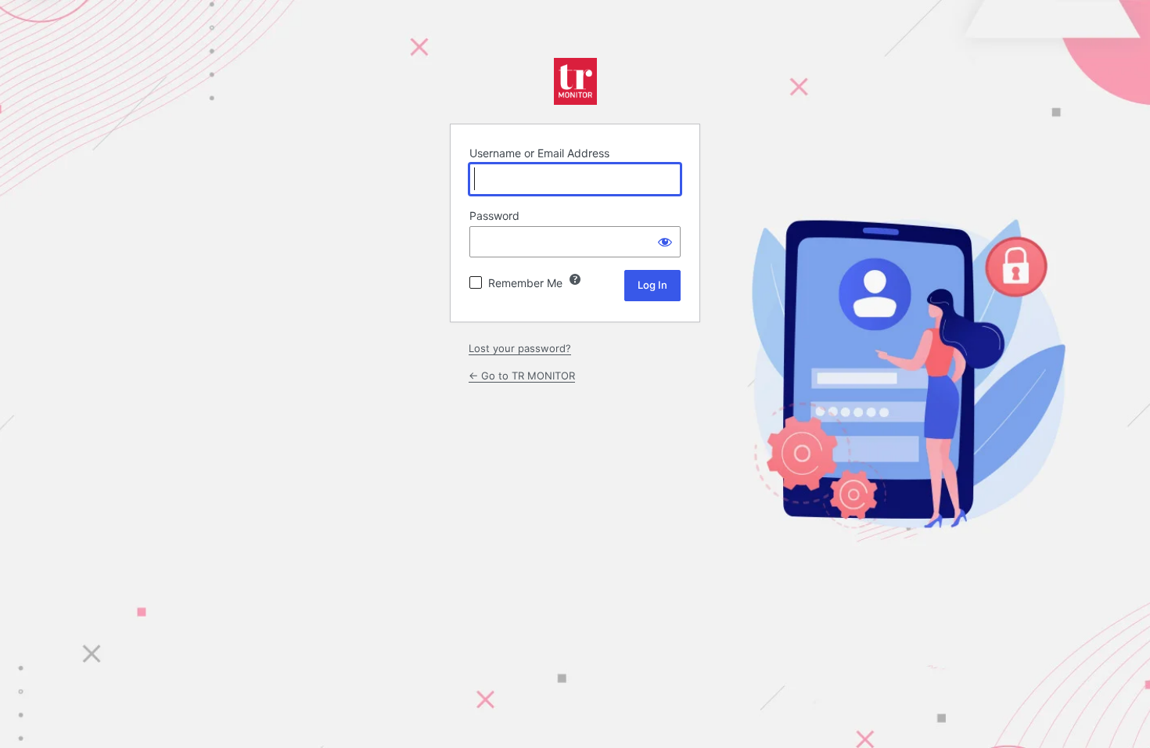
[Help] (575, 279)
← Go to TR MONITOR (522, 375)
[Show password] (665, 241)
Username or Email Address (539, 153)
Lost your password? (520, 348)
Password (494, 215)
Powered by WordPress (575, 81)
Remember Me (525, 282)
